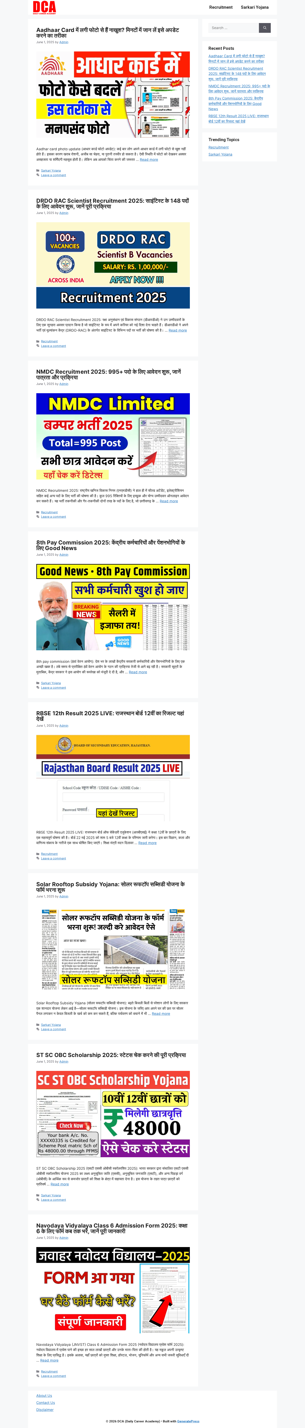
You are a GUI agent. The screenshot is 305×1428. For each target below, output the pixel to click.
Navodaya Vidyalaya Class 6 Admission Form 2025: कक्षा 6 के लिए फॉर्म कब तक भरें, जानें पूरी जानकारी (111, 1228)
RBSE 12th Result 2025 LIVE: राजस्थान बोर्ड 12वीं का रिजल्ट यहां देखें (110, 716)
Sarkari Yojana (255, 7)
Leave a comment (53, 175)
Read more (149, 159)
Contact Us (45, 1403)
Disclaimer (45, 1410)
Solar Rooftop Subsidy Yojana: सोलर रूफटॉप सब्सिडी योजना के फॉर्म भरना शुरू (110, 887)
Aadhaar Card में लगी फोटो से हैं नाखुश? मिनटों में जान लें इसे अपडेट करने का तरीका (107, 33)
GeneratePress (188, 1421)
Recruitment (221, 7)
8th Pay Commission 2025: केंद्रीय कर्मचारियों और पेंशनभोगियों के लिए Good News (110, 545)
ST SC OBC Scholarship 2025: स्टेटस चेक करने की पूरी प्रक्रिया (111, 1055)
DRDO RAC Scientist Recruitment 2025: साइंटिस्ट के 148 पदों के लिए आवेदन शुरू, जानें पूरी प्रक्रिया (112, 203)
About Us (44, 1396)
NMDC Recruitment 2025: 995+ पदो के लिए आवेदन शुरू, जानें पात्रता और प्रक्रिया (108, 374)
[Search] (265, 28)
